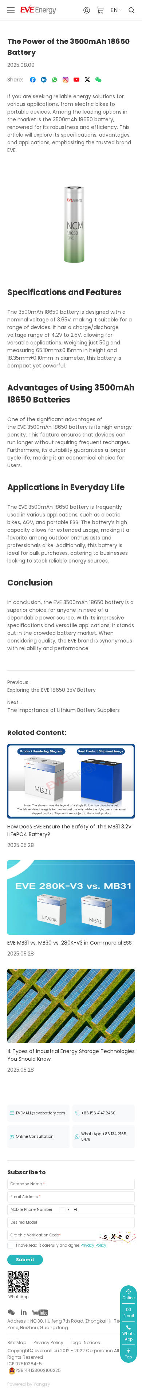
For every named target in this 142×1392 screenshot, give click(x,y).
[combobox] (64, 1209)
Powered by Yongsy (28, 1384)
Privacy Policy (93, 1245)
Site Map (16, 1342)
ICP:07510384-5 (24, 1364)
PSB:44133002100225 (38, 1370)
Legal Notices (85, 1342)
